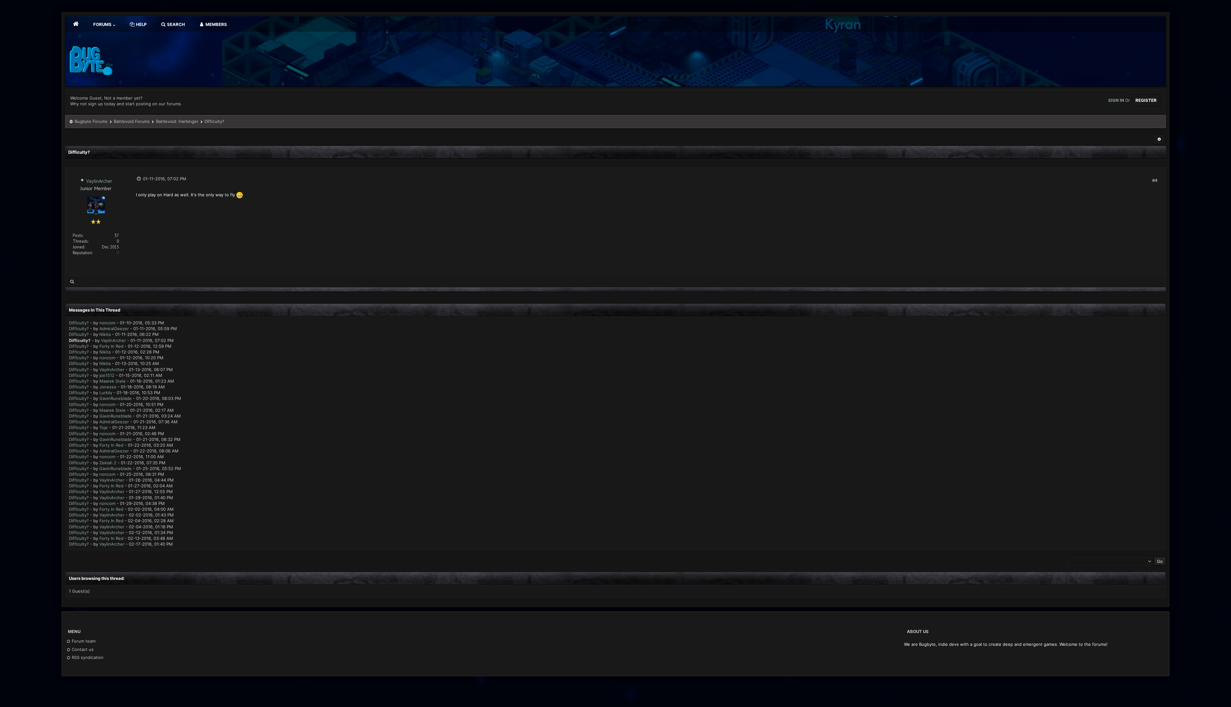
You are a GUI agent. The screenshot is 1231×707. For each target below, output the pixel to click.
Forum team (83, 641)
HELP (141, 24)
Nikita (105, 334)
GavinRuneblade (115, 398)
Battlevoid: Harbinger (177, 121)
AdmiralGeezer (114, 328)
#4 (1155, 180)
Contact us (82, 649)
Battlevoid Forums (132, 121)
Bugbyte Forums (91, 121)
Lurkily (105, 392)
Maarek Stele (112, 381)
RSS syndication (87, 657)
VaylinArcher (99, 181)
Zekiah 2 (107, 462)
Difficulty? (79, 322)
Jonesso (107, 386)
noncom (107, 322)
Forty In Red (111, 346)
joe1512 (106, 375)
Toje (103, 427)
